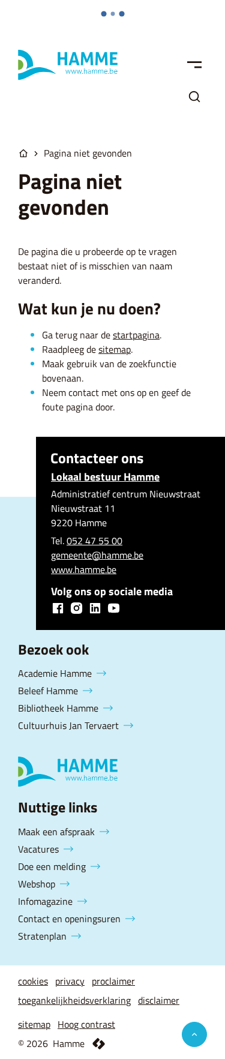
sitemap (114, 349)
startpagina (136, 335)
